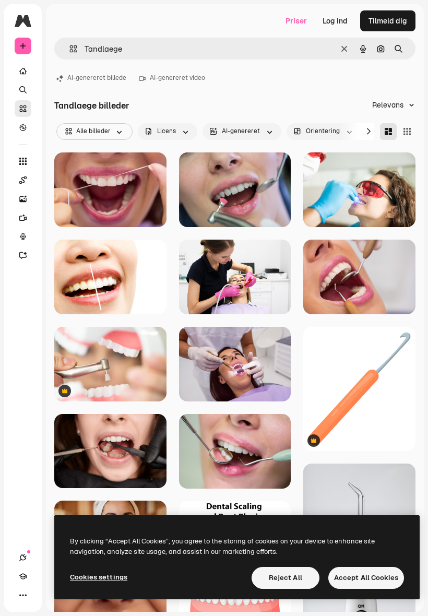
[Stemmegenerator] (23, 236)
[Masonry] (388, 131)
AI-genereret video (177, 78)
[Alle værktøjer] (23, 161)
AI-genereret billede (96, 78)
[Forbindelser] (23, 557)
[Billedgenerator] (23, 199)
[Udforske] (23, 127)
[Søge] (23, 89)
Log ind (335, 21)
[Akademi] (23, 576)
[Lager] (23, 108)
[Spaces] (23, 180)
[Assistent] (23, 255)
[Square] (407, 131)
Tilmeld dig (387, 21)
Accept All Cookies (366, 577)
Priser (296, 21)
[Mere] (23, 595)
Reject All (285, 577)
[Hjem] (23, 71)
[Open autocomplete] (69, 49)
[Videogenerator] (23, 217)
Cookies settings (98, 577)
